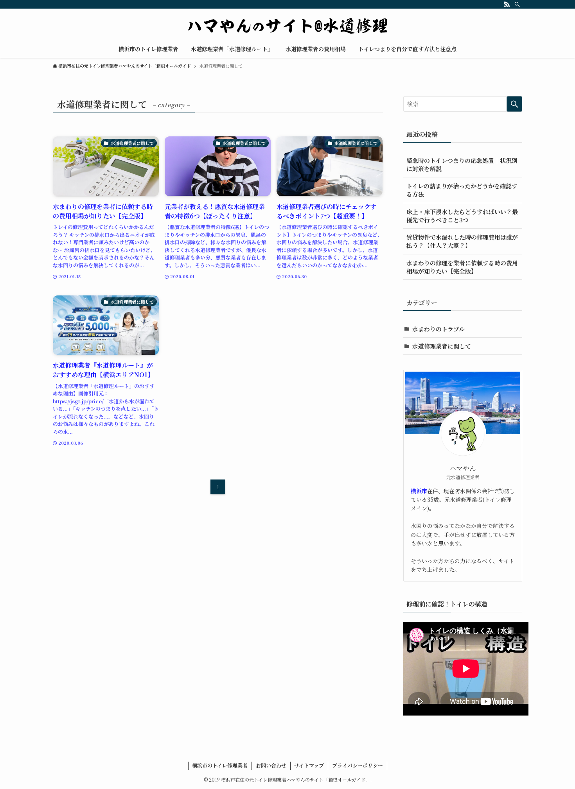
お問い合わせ (271, 765)
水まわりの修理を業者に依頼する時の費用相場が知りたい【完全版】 (462, 267)
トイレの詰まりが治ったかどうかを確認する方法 (462, 190)
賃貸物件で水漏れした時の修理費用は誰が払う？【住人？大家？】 (462, 241)
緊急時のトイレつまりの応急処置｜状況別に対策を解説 (462, 164)
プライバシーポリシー (357, 765)
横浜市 (419, 491)
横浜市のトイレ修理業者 (220, 765)
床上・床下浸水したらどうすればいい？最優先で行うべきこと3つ (462, 216)
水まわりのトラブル (438, 329)
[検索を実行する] (514, 104)
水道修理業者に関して (441, 346)
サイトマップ (309, 765)
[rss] (507, 4)
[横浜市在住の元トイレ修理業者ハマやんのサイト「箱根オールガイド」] (287, 26)
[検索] (517, 4)
